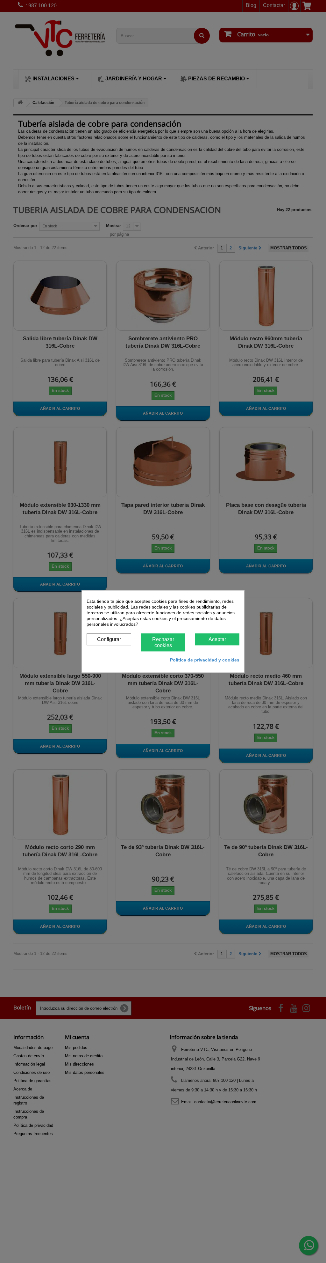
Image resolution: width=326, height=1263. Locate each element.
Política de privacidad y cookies (204, 659)
